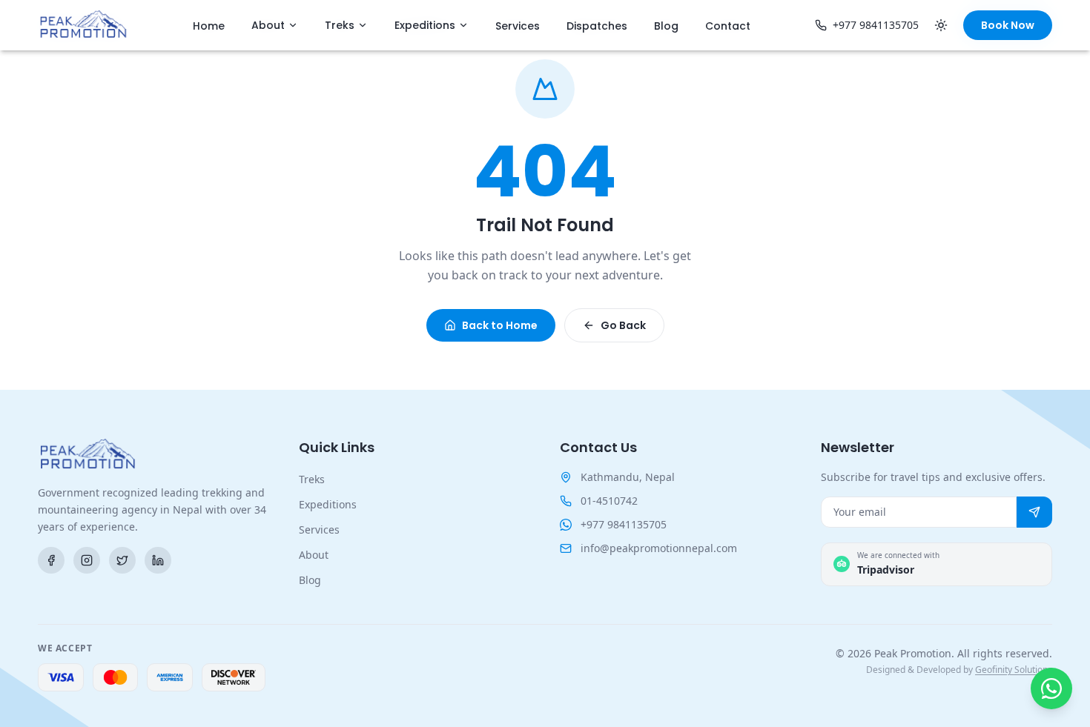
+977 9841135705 (876, 25)
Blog (666, 26)
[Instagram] (86, 560)
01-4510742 (609, 501)
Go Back (623, 325)
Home (209, 26)
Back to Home (500, 325)
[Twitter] (122, 560)
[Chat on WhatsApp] (1051, 688)
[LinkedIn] (158, 560)
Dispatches (597, 26)
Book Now (1007, 25)
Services (517, 26)
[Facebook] (51, 560)
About (268, 25)
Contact (727, 26)
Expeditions (424, 25)
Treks (339, 25)
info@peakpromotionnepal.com (659, 548)
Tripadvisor (885, 569)
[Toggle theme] (941, 25)
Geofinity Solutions (1013, 669)
